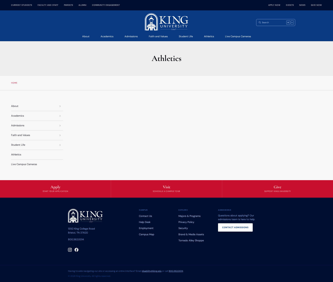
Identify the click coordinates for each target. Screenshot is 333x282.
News (302, 5)
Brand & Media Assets (191, 234)
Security (183, 228)
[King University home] (85, 216)
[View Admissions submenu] (60, 125)
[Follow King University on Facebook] (76, 250)
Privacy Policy (186, 222)
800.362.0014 (76, 239)
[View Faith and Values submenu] (60, 135)
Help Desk (144, 222)
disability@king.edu (151, 271)
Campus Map (146, 234)
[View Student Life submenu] (60, 145)
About (85, 36)
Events (290, 5)
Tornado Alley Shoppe (191, 240)
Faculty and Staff (48, 5)
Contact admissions (235, 227)
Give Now (316, 5)
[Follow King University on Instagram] (70, 250)
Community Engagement (106, 5)
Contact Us (145, 216)
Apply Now (274, 5)
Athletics (209, 36)
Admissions (131, 36)
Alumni (83, 5)
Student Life (186, 36)
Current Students (21, 5)
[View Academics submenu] (60, 116)
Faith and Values (158, 36)
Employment (146, 228)
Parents (68, 5)
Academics (107, 36)
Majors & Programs (189, 216)
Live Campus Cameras (238, 36)
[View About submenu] (60, 106)
